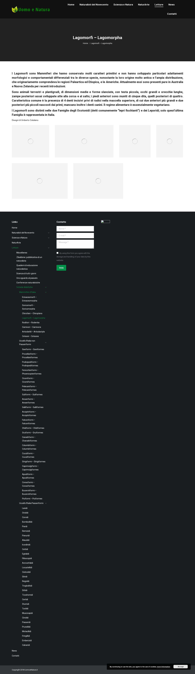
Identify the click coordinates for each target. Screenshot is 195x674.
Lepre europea (67, 152)
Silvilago (82, 193)
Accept (181, 666)
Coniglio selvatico (27, 152)
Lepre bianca (23, 193)
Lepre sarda (168, 152)
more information (163, 667)
